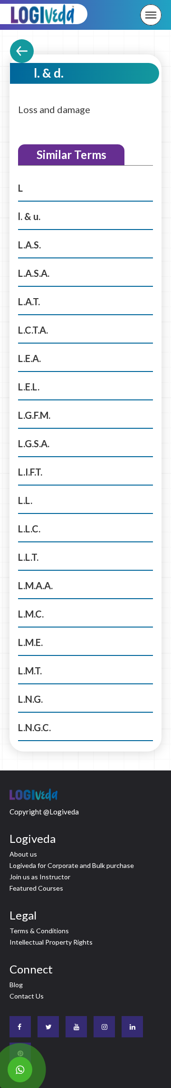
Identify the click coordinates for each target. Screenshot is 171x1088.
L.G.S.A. (33, 443)
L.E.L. (28, 386)
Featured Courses (36, 888)
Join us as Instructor (40, 877)
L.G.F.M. (34, 415)
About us (23, 854)
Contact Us (27, 996)
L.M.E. (30, 642)
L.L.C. (29, 528)
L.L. (25, 500)
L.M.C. (31, 613)
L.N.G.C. (34, 727)
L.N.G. (30, 699)
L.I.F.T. (30, 472)
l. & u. (29, 216)
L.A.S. (29, 244)
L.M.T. (30, 670)
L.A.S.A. (33, 273)
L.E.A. (29, 358)
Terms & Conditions (39, 931)
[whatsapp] (20, 1069)
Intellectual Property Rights (51, 942)
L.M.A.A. (35, 585)
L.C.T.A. (33, 330)
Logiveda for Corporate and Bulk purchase (72, 865)
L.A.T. (29, 301)
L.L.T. (28, 557)
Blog (16, 985)
